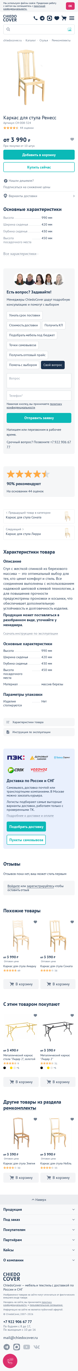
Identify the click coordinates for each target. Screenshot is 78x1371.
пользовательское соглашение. (46, 1304)
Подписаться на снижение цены (26, 187)
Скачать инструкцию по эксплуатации (30, 633)
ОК (70, 6)
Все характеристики (19, 253)
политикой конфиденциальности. (24, 7)
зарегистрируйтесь (40, 886)
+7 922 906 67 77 (35, 18)
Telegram (42, 18)
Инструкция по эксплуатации (31, 732)
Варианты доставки (23, 196)
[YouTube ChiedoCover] (26, 1347)
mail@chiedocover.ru (20, 1338)
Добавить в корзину (39, 154)
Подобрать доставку (26, 826)
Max (49, 18)
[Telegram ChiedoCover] (6, 1347)
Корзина (64, 18)
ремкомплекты (19, 1108)
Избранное (56, 18)
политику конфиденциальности (34, 405)
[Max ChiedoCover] (16, 1347)
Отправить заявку (39, 417)
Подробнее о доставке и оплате (30, 816)
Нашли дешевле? (21, 181)
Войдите (13, 886)
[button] (72, 18)
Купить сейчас (39, 167)
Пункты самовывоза (26, 839)
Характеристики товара (27, 722)
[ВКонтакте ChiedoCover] (36, 1347)
